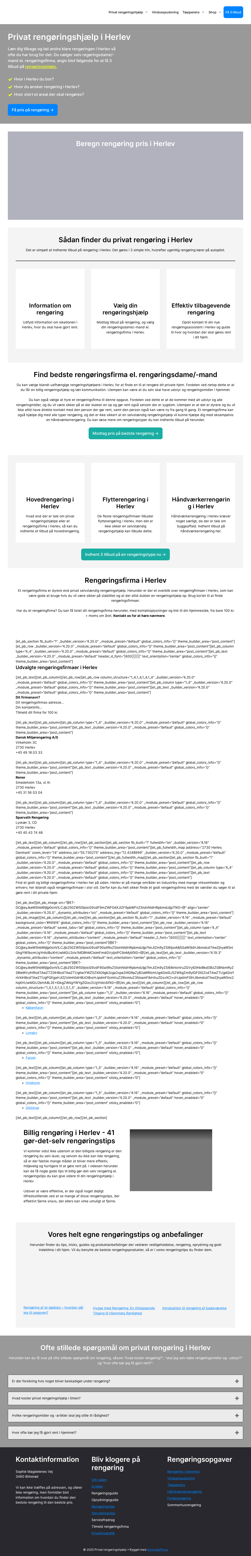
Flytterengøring (179, 1498)
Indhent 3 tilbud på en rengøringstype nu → (125, 554)
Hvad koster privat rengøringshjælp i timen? (46, 1398)
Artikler (97, 1486)
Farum (31, 1058)
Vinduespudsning (165, 12)
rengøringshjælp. (41, 66)
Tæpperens (191, 12)
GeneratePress (157, 1549)
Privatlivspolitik (103, 1533)
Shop (212, 12)
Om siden (99, 1480)
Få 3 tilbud (233, 12)
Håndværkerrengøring (184, 1492)
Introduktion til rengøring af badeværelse (194, 1308)
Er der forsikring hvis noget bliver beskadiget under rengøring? (61, 1381)
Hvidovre (33, 1083)
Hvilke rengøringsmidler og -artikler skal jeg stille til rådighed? (60, 1415)
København (34, 1008)
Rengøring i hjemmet (183, 1472)
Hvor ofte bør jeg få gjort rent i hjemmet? (44, 1433)
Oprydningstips (103, 1513)
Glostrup (32, 1108)
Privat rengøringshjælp (126, 12)
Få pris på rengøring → (33, 110)
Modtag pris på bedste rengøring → (126, 433)
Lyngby (31, 1033)
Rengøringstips (103, 1507)
